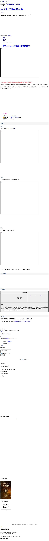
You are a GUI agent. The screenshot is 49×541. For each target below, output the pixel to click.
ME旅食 (12, 117)
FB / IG (9, 343)
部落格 (4, 39)
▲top (1, 345)
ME (1, 331)
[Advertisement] (24, 25)
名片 (4, 40)
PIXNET (15, 524)
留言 (9, 338)
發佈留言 (2, 355)
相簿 (4, 37)
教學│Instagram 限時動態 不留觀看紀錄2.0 (16, 46)
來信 (27, 318)
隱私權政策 (31, 524)
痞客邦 (6, 338)
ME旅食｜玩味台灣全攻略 (11, 9)
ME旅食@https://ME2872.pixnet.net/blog (22, 321)
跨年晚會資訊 (18, 117)
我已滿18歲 (3, 538)
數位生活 (10, 35)
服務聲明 (35, 524)
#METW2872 (13, 115)
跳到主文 (2, 12)
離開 (7, 538)
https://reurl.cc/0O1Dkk (11, 128)
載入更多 (2, 347)
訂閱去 (12, 118)
